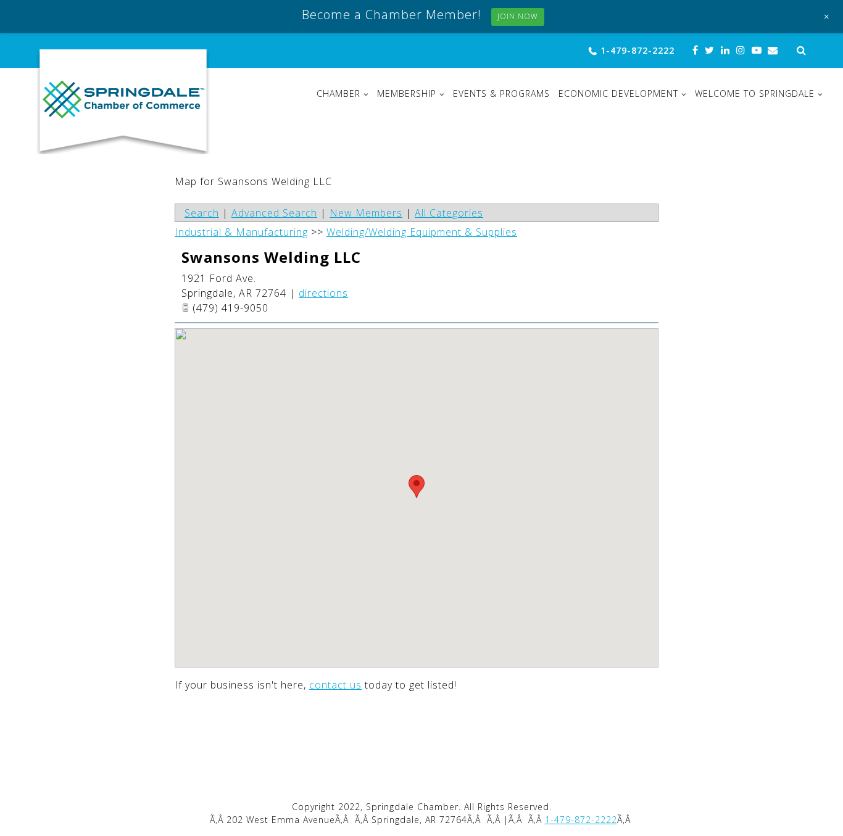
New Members (366, 213)
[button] (417, 486)
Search (202, 213)
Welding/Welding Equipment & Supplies (421, 232)
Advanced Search (274, 213)
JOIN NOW (517, 16)
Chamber (338, 93)
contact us (335, 685)
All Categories (449, 213)
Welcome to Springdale (755, 93)
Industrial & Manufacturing (241, 232)
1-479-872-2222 (637, 50)
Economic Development (618, 93)
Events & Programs (501, 93)
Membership (406, 93)
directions (323, 293)
